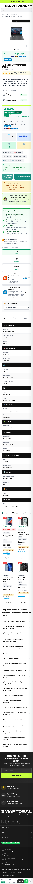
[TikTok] (13, 822)
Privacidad (5, 872)
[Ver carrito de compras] (31, 5)
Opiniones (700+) (26, 318)
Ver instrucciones (25, 115)
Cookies (20, 872)
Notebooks (13, 14)
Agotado (20, 881)
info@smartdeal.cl (9, 864)
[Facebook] (8, 822)
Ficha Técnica (6, 318)
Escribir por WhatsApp (12, 842)
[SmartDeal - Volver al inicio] (16, 5)
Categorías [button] (5, 827)
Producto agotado (9, 176)
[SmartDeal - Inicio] (16, 811)
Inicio (3, 14)
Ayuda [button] (3, 832)
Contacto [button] (4, 837)
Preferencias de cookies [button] (9, 875)
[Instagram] (3, 822)
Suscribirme (16, 775)
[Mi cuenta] (28, 5)
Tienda (7, 14)
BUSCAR (3, 10)
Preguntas (16, 318)
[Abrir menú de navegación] (3, 5)
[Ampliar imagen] (28, 45)
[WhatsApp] (18, 822)
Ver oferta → (8, 558)
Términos (12, 872)
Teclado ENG (17, 160)
